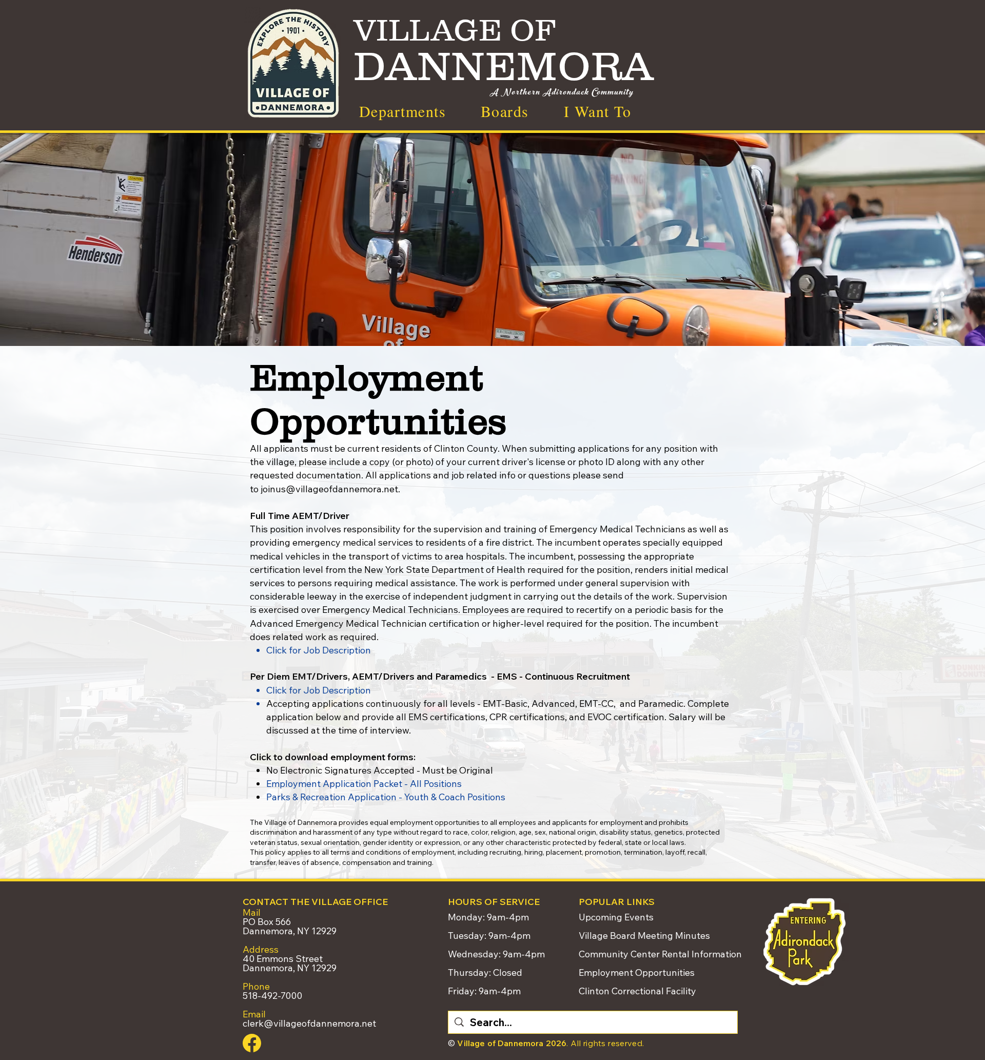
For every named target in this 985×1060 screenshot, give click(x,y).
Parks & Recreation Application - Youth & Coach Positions (385, 797)
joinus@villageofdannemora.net (329, 489)
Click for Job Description (318, 650)
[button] (597, 110)
